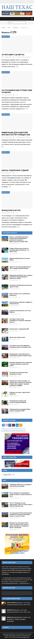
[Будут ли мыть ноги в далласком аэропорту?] (5, 295)
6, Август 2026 (14, 349)
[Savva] (4, 612)
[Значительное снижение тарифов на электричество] (5, 303)
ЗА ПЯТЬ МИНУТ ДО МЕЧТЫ (13, 55)
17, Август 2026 (14, 297)
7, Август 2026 (14, 339)
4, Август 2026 (14, 387)
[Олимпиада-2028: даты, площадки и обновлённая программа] (5, 486)
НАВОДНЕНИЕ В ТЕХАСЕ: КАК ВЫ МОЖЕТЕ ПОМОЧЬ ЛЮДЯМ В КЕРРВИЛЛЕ (19, 619)
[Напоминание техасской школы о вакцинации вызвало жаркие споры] (5, 355)
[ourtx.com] (4, 604)
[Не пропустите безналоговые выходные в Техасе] (5, 374)
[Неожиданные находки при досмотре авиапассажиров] (5, 402)
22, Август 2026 (14, 243)
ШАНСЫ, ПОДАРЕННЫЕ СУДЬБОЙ (15, 170)
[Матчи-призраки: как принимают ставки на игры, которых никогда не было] (5, 494)
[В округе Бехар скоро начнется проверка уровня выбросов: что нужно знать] (5, 250)
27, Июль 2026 (14, 404)
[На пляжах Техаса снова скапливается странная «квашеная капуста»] (5, 320)
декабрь (15, 27)
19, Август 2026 (14, 270)
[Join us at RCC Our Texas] (17, 13)
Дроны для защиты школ (17, 337)
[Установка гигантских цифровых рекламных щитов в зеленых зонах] (5, 347)
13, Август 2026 (14, 305)
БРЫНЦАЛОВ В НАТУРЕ (11, 210)
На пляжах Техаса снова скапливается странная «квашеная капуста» (20, 320)
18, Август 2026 (14, 280)
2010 (9, 27)
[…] (17, 66)
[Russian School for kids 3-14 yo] (17, 544)
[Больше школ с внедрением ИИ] (5, 330)
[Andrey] (4, 619)
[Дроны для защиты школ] (5, 339)
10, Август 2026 (14, 331)
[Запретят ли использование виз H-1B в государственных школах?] (5, 268)
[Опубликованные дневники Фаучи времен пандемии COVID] (5, 411)
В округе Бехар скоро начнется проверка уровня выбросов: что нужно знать (19, 250)
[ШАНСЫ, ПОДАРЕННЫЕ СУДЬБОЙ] (17, 159)
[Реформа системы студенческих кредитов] (5, 394)
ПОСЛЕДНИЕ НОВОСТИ (10, 233)
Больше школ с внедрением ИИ (19, 329)
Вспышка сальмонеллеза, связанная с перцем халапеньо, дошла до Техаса (20, 364)
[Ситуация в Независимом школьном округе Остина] (5, 286)
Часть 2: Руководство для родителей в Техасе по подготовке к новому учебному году (20, 504)
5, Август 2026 (14, 376)
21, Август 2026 (14, 253)
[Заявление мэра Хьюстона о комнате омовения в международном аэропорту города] (5, 277)
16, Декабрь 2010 (7, 57)
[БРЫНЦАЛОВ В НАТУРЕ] (17, 199)
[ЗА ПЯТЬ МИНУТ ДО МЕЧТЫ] (17, 44)
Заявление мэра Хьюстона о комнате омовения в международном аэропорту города (20, 277)
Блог (4, 480)
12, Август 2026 (14, 314)
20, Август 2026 (14, 488)
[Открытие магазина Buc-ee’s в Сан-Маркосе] (5, 312)
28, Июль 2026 (14, 395)
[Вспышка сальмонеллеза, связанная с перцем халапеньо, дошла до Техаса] (5, 364)
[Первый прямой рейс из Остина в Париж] (5, 260)
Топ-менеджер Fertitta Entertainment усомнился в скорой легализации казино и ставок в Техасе (20, 514)
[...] (30, 583)
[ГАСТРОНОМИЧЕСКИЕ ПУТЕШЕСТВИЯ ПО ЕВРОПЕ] (17, 79)
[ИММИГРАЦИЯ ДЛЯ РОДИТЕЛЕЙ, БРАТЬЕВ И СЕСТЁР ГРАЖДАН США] (17, 122)
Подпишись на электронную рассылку (13, 430)
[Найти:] (17, 22)
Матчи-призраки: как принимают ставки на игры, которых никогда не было (20, 494)
